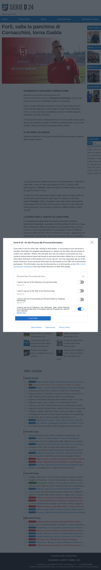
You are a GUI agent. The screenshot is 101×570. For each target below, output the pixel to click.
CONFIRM (32, 318)
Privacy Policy (64, 327)
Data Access (50, 327)
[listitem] (50, 276)
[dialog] (50, 285)
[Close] (93, 243)
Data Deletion (36, 327)
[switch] (81, 282)
